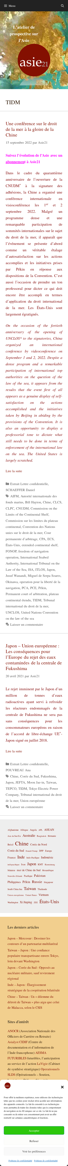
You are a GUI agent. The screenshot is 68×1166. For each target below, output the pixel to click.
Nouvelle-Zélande (15, 876)
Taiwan (51, 782)
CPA (42, 539)
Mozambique (48, 870)
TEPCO (11, 788)
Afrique (24, 829)
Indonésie (47, 857)
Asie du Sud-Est (14, 835)
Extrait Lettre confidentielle (29, 483)
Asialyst (13, 1042)
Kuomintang (50, 864)
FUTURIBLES (17, 1058)
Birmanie (52, 835)
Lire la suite (14, 471)
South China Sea (15, 889)
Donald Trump (31, 851)
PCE (33, 587)
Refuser (34, 1141)
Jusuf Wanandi (16, 575)
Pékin (42, 587)
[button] (62, 1087)
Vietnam (44, 895)
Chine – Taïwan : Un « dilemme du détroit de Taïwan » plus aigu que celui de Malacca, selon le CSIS (33, 1002)
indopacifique (13, 864)
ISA (30, 569)
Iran (23, 864)
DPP (41, 850)
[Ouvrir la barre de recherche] (62, 5)
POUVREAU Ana (18, 770)
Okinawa (12, 581)
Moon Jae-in (35, 782)
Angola (33, 829)
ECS (50, 539)
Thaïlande (42, 889)
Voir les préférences (34, 1151)
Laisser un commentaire (26, 624)
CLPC (10, 508)
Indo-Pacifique (32, 857)
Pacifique (28, 875)
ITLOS (40, 569)
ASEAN (49, 829)
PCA (25, 587)
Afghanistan (13, 829)
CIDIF (23, 1042)
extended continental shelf (39, 545)
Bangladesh (41, 836)
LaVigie (42, 1063)
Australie (28, 835)
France (12, 857)
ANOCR (13, 1031)
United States (31, 895)
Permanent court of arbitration (26, 593)
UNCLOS (12, 612)
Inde (21, 857)
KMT (40, 864)
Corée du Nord (38, 844)
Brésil (10, 844)
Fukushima (48, 776)
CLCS (57, 502)
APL (40, 829)
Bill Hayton (33, 502)
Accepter (34, 1130)
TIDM (37, 600)
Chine (47, 502)
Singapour (48, 882)
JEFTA (20, 782)
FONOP (11, 551)
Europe (48, 850)
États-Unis (13, 545)
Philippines (14, 882)
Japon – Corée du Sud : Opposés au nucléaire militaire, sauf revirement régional (31, 973)
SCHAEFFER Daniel (20, 489)
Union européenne (32, 800)
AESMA (40, 1052)
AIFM (14, 496)
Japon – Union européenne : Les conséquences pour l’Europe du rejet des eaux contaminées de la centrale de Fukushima (34, 656)
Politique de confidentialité (20, 1160)
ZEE (36, 902)
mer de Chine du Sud (28, 870)
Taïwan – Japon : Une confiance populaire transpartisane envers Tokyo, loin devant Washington (33, 955)
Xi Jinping (26, 902)
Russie (37, 881)
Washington (13, 902)
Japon (51, 569)
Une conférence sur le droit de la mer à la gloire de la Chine (31, 129)
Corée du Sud (29, 776)
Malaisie (11, 870)
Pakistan (40, 875)
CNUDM (22, 508)
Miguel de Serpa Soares (44, 575)
